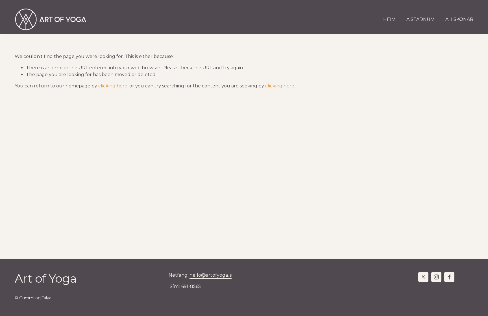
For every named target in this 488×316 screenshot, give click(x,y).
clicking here (112, 86)
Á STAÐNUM (420, 19)
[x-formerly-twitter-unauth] (423, 277)
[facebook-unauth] (449, 277)
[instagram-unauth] (436, 277)
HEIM (389, 19)
